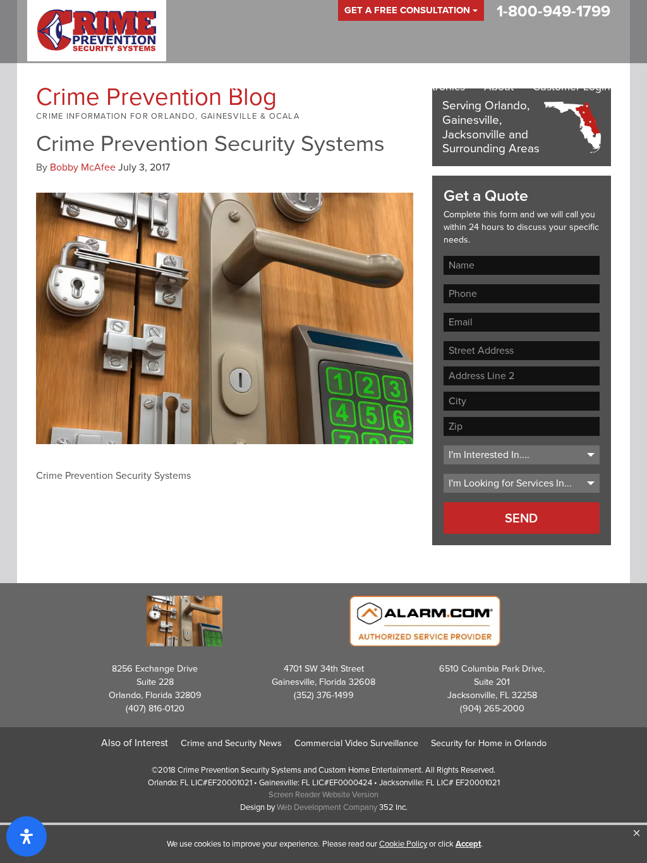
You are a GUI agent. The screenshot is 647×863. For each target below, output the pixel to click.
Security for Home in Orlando (489, 743)
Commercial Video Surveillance (356, 743)
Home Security (203, 86)
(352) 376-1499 (324, 695)
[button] (636, 833)
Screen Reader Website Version (323, 794)
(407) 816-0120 (155, 708)
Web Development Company (327, 807)
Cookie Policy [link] (403, 844)
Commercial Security (309, 86)
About (499, 86)
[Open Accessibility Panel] (26, 836)
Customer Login (571, 86)
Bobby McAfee (83, 167)
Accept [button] (468, 844)
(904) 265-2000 (492, 708)
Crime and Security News (231, 743)
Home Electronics (421, 86)
